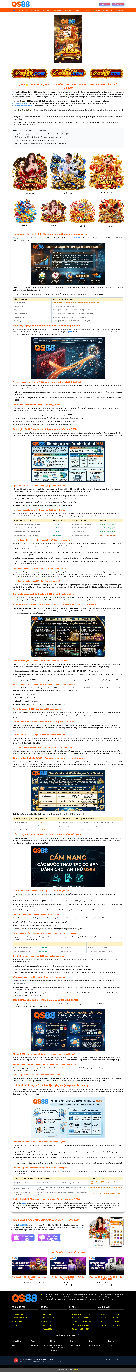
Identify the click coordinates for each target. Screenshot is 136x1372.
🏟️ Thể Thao (23, 10)
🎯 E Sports (46, 10)
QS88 (13, 10)
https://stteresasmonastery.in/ (55, 901)
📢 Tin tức (120, 10)
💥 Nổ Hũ (67, 10)
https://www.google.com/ (19, 103)
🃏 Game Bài (35, 10)
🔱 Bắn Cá (77, 10)
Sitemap (75, 1369)
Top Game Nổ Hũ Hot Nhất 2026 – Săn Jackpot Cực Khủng (29, 1278)
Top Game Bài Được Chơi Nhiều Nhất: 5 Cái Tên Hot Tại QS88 (68, 1278)
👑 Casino (57, 10)
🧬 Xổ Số (96, 10)
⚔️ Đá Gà (87, 10)
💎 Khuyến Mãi (108, 10)
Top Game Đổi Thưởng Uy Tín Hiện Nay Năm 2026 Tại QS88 (106, 1278)
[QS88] (21, 4)
